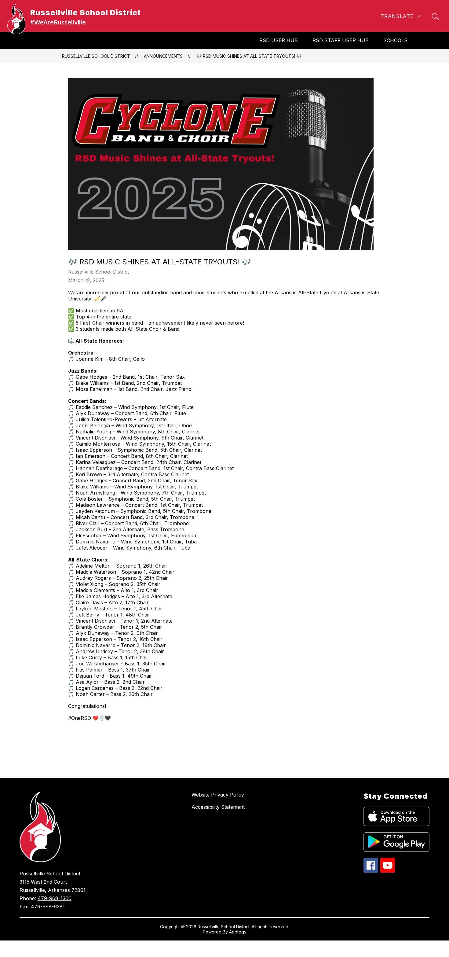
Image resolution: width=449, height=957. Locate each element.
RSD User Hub (278, 40)
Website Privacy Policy (218, 795)
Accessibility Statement (218, 807)
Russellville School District (96, 56)
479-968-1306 (54, 898)
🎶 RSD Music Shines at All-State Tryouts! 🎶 (248, 56)
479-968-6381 (48, 907)
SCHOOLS (395, 40)
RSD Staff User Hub (340, 40)
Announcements (163, 56)
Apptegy (237, 931)
